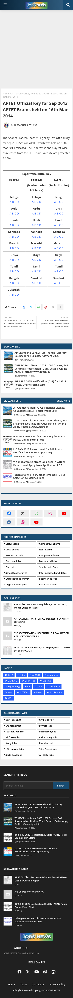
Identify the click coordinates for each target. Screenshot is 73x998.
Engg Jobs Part (13, 725)
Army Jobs (11, 743)
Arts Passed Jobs (14, 555)
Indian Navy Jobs (48, 737)
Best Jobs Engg (13, 719)
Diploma (47, 680)
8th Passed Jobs (47, 731)
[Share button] (60, 307)
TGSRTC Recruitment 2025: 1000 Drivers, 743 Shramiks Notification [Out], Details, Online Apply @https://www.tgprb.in (41, 368)
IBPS (40, 686)
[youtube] (64, 513)
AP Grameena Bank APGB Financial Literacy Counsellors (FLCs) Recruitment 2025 (41, 354)
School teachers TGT (16, 572)
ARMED (36, 674)
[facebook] (9, 513)
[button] (68, 5)
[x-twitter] (23, 513)
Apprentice (52, 674)
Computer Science (49, 555)
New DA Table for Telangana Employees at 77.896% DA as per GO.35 (42, 649)
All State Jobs (46, 754)
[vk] (9, 522)
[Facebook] (24, 307)
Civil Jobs (10, 567)
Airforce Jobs (12, 737)
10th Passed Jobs (48, 749)
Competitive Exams (49, 543)
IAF (28, 686)
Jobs (10, 692)
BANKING (12, 680)
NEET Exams (45, 549)
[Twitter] (31, 307)
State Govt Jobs (13, 754)
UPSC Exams (12, 549)
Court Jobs (30, 680)
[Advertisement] (36, 49)
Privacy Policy (57, 984)
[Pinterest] (46, 307)
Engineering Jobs (48, 578)
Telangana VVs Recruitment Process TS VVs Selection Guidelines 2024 (39, 476)
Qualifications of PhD (17, 578)
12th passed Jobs (14, 749)
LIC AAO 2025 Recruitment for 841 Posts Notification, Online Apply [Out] (37, 451)
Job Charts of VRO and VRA (29, 891)
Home (6, 93)
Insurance (55, 686)
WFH (10, 698)
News (39, 692)
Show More (63, 400)
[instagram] (50, 513)
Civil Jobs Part (46, 719)
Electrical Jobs (13, 561)
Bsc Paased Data (48, 584)
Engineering (14, 686)
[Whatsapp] (38, 307)
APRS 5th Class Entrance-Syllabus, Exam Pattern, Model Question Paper (40, 606)
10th (22, 674)
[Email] (53, 307)
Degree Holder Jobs (16, 584)
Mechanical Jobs (48, 561)
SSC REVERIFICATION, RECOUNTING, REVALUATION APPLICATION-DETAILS (41, 635)
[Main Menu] (5, 5)
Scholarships (55, 692)
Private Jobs (45, 725)
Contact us (38, 984)
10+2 (10, 674)
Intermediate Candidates (52, 572)
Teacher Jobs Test (14, 731)
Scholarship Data (48, 567)
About (23, 984)
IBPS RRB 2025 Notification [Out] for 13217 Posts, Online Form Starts (40, 383)
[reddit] (53, 972)
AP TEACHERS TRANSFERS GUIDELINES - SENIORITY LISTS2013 (41, 620)
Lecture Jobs (12, 543)
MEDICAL (24, 692)
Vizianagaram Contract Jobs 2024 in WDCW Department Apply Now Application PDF (39, 463)
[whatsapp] (36, 513)
